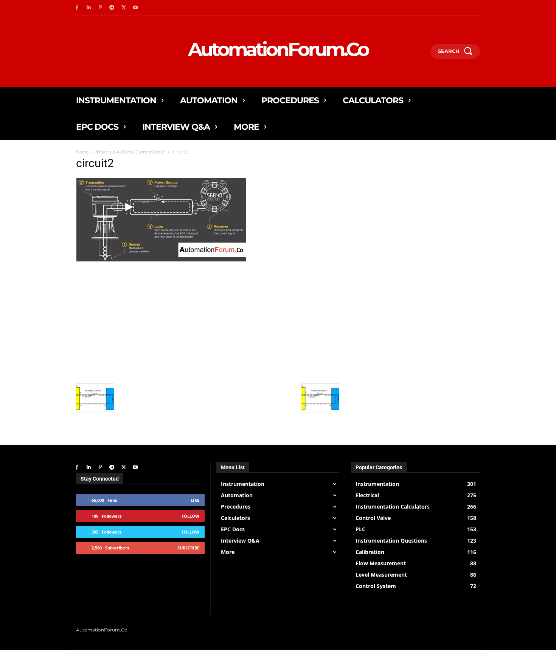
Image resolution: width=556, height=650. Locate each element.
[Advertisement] (207, 325)
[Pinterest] (100, 8)
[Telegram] (112, 8)
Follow (190, 516)
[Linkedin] (89, 8)
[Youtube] (135, 8)
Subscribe (188, 548)
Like (195, 500)
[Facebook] (77, 8)
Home (82, 152)
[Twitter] (123, 8)
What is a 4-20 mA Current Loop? (130, 152)
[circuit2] (207, 268)
